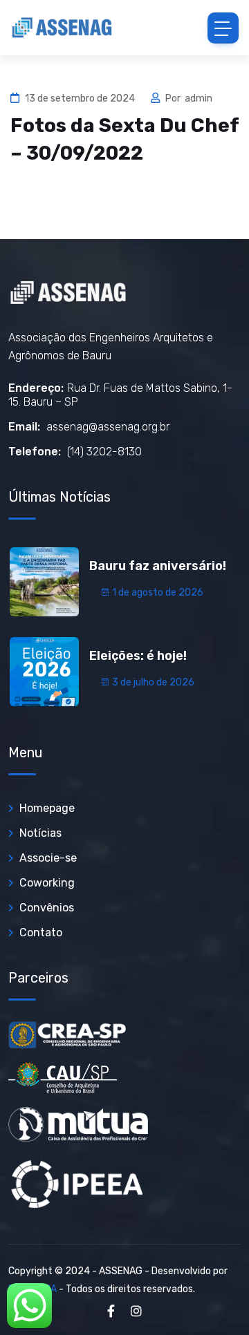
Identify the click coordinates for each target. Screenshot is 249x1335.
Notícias (40, 833)
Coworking (47, 882)
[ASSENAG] (62, 27)
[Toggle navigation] (223, 28)
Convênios (46, 907)
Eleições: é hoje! (138, 655)
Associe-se (48, 857)
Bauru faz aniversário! (157, 566)
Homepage (47, 808)
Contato (40, 932)
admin (198, 98)
